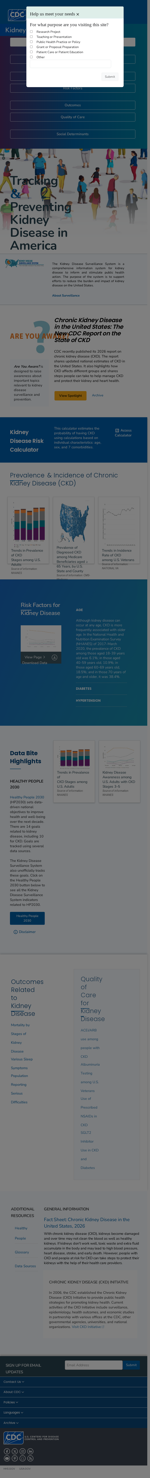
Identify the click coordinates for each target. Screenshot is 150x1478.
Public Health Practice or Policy (58, 42)
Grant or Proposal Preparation (58, 47)
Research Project (48, 32)
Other (41, 57)
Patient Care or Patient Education (60, 52)
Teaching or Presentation (54, 37)
